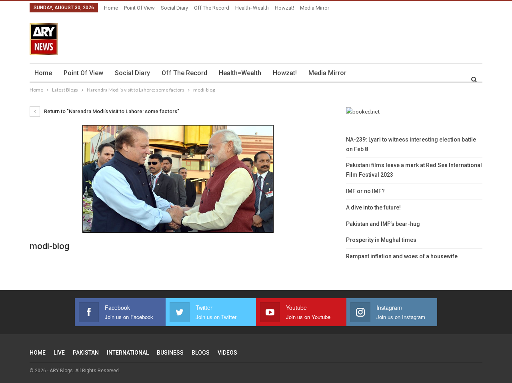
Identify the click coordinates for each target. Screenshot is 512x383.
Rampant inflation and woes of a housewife (402, 256)
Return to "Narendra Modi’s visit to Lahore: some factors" (111, 111)
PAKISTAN (86, 352)
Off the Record (211, 8)
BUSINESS (170, 352)
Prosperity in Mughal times (381, 240)
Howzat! (284, 8)
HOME (38, 352)
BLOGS (201, 352)
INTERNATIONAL (128, 352)
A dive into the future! (373, 207)
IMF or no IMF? (365, 191)
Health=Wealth (252, 8)
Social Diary (174, 8)
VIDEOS (227, 352)
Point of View (139, 8)
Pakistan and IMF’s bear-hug (383, 224)
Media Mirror (314, 8)
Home (111, 8)
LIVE (59, 352)
